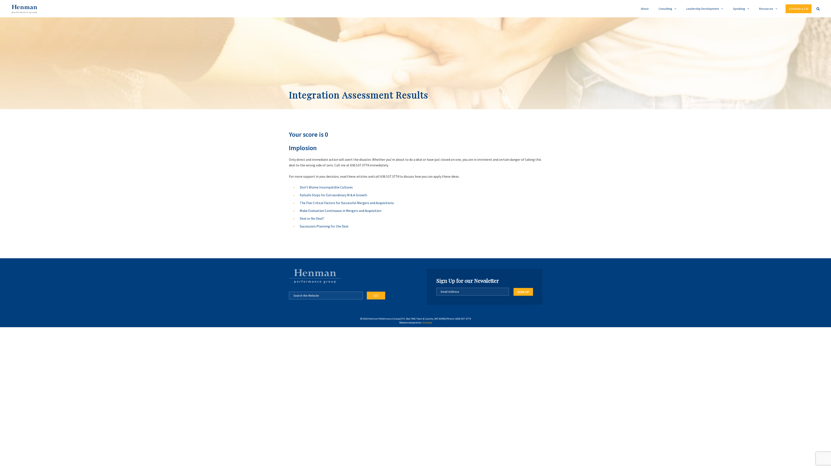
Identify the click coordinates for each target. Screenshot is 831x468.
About (645, 9)
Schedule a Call (798, 9)
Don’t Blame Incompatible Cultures (326, 187)
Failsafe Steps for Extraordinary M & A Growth (333, 195)
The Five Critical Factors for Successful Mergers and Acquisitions (347, 203)
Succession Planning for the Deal (324, 226)
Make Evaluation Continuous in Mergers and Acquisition (340, 210)
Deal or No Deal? (312, 218)
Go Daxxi (427, 322)
